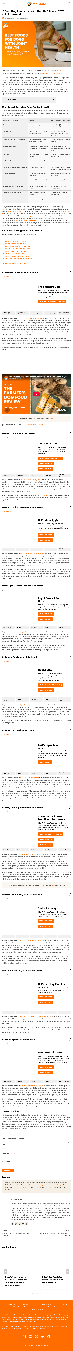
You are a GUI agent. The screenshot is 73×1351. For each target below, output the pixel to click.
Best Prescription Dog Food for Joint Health (18, 246)
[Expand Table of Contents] (53, 100)
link (52, 418)
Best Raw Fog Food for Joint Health (15, 253)
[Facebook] (49, 1337)
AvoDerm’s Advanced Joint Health (31, 1086)
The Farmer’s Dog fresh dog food (31, 318)
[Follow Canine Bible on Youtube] (22, 1223)
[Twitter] (43, 1337)
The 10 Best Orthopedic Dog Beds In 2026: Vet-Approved (55, 1233)
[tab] (32, 1293)
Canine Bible (11, 18)
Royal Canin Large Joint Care (30, 632)
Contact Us (63, 1304)
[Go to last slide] (5, 1271)
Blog (36, 1307)
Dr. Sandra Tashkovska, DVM (52, 73)
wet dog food (43, 495)
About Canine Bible (19, 1307)
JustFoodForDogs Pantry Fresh (30, 480)
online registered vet (14, 211)
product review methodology (51, 1185)
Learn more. (59, 70)
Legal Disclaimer (46, 1304)
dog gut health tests (34, 216)
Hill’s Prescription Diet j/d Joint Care (32, 553)
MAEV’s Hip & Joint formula (29, 778)
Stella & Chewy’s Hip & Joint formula (32, 940)
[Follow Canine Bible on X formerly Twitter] (16, 1223)
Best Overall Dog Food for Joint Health (16, 241)
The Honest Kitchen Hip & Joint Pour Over (34, 854)
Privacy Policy (27, 1304)
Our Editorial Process (52, 1307)
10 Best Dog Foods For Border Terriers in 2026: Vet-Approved (52, 1280)
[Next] (67, 1271)
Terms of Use (10, 1304)
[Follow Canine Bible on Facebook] (12, 1223)
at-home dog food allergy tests (26, 220)
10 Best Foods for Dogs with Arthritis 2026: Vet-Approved (17, 1233)
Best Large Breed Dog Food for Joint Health (18, 248)
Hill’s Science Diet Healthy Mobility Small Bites (36, 1016)
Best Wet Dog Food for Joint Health (15, 243)
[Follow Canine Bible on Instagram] (19, 1223)
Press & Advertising (36, 1309)
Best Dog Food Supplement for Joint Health (18, 256)
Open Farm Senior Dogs (28, 705)
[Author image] (3, 18)
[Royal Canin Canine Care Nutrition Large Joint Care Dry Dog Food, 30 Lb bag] (19, 608)
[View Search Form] (69, 3)
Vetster (45, 211)
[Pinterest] (36, 1337)
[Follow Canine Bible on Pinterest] (26, 1223)
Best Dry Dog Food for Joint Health (15, 263)
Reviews (4, 8)
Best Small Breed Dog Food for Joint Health (18, 261)
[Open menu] (4, 3)
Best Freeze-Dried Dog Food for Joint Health (18, 258)
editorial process (33, 1185)
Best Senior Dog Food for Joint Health (16, 251)
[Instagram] (24, 1337)
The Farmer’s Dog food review (33, 424)
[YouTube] (30, 1337)
